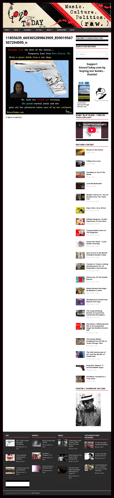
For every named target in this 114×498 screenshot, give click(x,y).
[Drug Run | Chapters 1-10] (36, 458)
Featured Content (85, 144)
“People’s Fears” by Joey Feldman (22, 469)
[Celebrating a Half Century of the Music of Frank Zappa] (62, 445)
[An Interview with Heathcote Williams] (89, 447)
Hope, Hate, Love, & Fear (96, 208)
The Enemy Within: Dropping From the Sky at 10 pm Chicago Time (96, 341)
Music (16, 30)
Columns (27, 30)
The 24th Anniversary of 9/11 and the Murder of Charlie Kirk (96, 354)
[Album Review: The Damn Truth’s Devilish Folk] (62, 460)
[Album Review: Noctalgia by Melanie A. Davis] (80, 293)
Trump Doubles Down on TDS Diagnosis (96, 231)
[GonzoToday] (57, 26)
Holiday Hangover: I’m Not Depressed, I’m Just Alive (96, 220)
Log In (72, 30)
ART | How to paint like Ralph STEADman (22, 442)
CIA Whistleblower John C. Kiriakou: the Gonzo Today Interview (101, 468)
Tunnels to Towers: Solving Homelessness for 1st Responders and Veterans (97, 266)
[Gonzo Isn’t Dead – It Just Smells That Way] (80, 246)
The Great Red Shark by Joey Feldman (21, 457)
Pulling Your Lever (93, 161)
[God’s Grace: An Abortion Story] (36, 471)
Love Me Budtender (94, 183)
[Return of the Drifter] (80, 154)
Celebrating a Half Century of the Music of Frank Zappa (75, 443)
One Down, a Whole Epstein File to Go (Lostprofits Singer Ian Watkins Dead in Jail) (97, 327)
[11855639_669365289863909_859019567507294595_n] (39, 113)
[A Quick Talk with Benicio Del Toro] (89, 458)
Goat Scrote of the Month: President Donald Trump (97, 254)
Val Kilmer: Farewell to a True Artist (96, 378)
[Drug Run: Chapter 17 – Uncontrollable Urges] (80, 370)
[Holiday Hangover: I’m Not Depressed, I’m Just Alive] (80, 223)
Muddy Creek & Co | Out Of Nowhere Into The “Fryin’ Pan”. (97, 197)
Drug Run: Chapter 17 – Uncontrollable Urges (95, 366)
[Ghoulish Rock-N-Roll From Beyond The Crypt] (80, 304)
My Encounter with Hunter (49, 441)
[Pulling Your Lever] (80, 165)
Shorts (35, 435)
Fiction (39, 30)
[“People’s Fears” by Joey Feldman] (10, 472)
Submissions (61, 30)
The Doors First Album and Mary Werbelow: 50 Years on (74, 470)
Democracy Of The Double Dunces (96, 278)
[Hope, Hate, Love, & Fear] (80, 212)
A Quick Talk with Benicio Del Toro (100, 455)
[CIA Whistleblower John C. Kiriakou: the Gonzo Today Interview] (89, 470)
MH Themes (36, 493)
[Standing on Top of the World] (80, 177)
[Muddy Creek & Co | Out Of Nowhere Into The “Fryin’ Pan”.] (80, 199)
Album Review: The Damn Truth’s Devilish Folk (75, 457)
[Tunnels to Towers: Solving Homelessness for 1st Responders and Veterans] (80, 268)
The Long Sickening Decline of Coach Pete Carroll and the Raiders (95, 313)
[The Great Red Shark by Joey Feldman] (10, 460)
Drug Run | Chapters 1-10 (47, 454)
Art (7, 435)
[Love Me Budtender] (80, 188)
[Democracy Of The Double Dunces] (80, 281)
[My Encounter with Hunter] (36, 445)
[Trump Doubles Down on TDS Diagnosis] (80, 235)
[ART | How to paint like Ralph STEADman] (10, 445)
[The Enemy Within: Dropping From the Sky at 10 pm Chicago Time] (80, 343)
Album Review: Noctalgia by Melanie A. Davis (96, 289)
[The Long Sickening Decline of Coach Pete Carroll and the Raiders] (80, 315)
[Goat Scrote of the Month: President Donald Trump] (80, 257)
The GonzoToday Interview (92, 436)
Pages (7, 30)
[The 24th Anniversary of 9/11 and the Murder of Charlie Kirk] (80, 357)
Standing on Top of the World (95, 173)
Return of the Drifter (94, 150)
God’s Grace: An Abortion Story (48, 467)
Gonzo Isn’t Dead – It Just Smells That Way (96, 243)
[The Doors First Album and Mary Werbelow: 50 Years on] (62, 472)
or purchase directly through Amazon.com (83, 105)
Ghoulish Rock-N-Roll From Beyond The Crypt (97, 301)
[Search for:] (92, 54)
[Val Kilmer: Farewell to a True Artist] (80, 381)
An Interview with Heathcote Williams (101, 443)
